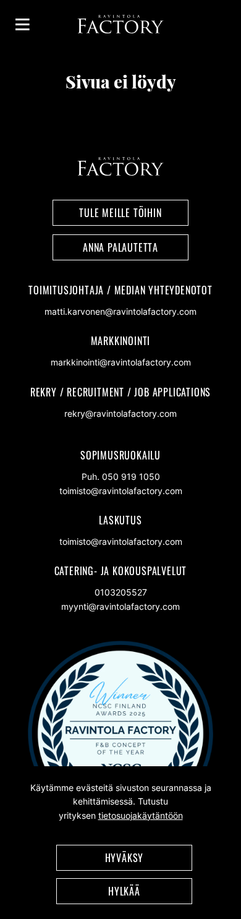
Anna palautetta (120, 247)
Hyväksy (124, 857)
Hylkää (124, 891)
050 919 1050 (131, 476)
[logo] (120, 30)
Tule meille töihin (120, 212)
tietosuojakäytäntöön (140, 815)
